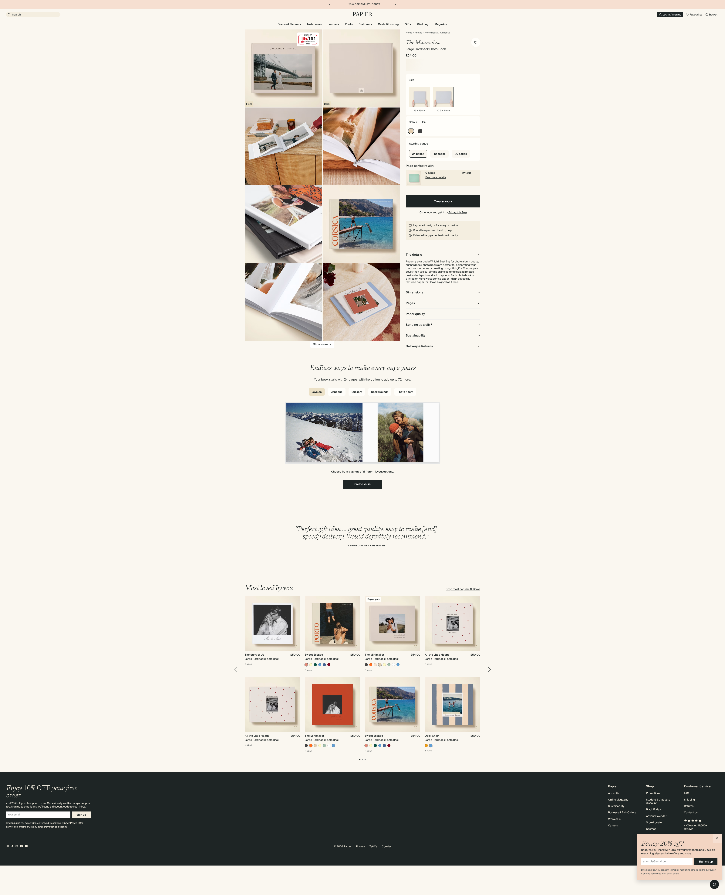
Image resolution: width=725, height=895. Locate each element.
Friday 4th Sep (457, 212)
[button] (717, 838)
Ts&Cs (373, 846)
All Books (445, 33)
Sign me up (706, 861)
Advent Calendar (656, 816)
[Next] (488, 669)
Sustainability (616, 806)
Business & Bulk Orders (622, 812)
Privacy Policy (69, 823)
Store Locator (654, 822)
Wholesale (614, 819)
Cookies (386, 846)
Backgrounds (379, 392)
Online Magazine (618, 799)
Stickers (357, 392)
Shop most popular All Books (463, 589)
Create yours (443, 201)
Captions (336, 392)
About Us (613, 793)
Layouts (317, 392)
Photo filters (405, 392)
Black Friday (653, 809)
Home (409, 33)
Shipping (689, 799)
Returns (688, 806)
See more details (435, 177)
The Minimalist (374, 655)
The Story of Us (254, 655)
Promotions (653, 793)
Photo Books (431, 33)
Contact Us (691, 812)
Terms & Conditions (50, 823)
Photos (418, 33)
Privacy (360, 846)
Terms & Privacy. (707, 870)
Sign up (81, 815)
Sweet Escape (314, 655)
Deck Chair (432, 736)
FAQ (686, 793)
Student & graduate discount (658, 801)
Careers (613, 825)
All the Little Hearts (437, 655)
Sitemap (651, 829)
